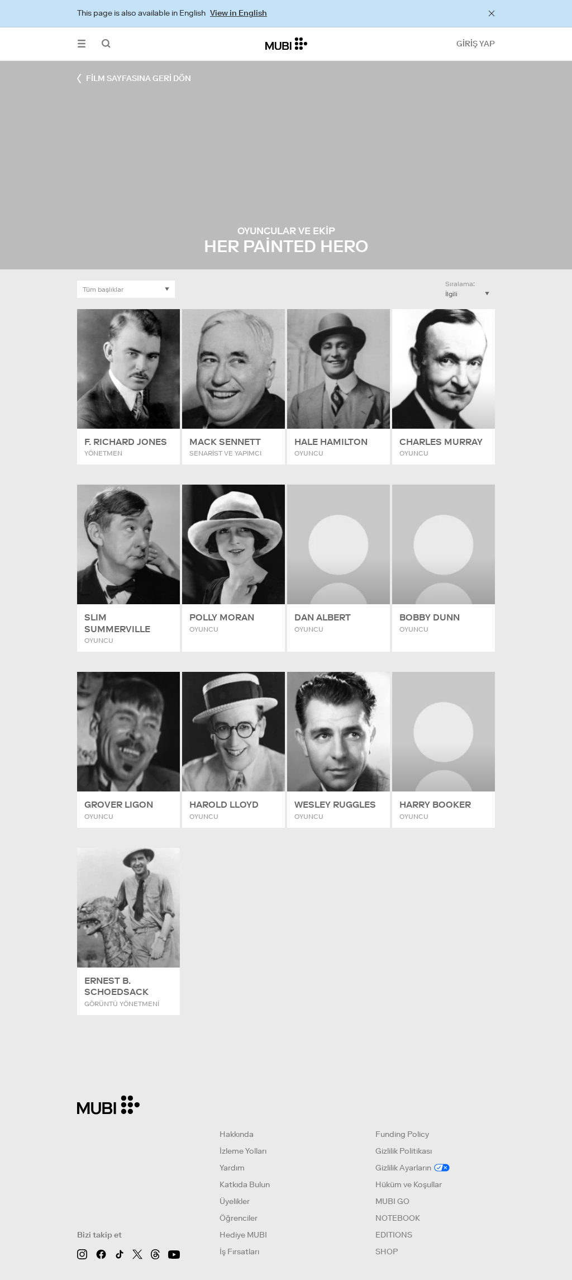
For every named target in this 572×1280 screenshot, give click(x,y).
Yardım (232, 1168)
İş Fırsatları (239, 1251)
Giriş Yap (475, 44)
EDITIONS (393, 1235)
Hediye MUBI (243, 1235)
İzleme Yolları (243, 1151)
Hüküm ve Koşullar (408, 1184)
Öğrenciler (239, 1218)
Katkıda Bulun (245, 1184)
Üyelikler (235, 1201)
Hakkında (237, 1134)
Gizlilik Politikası (403, 1151)
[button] (81, 43)
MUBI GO (392, 1201)
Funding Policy (402, 1134)
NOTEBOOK (397, 1218)
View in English (238, 13)
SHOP (386, 1251)
